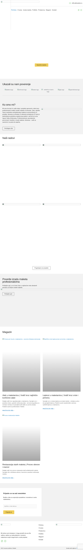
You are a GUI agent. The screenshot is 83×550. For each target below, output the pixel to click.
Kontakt (54, 10)
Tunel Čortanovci (11, 255)
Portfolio (34, 10)
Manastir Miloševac (52, 250)
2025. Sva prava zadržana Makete (8, 548)
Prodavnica (41, 10)
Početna (13, 10)
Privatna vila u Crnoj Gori (14, 194)
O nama (20, 10)
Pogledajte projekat (33, 194)
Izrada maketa (27, 10)
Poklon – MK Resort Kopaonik (57, 191)
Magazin (48, 10)
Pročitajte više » (8, 410)
